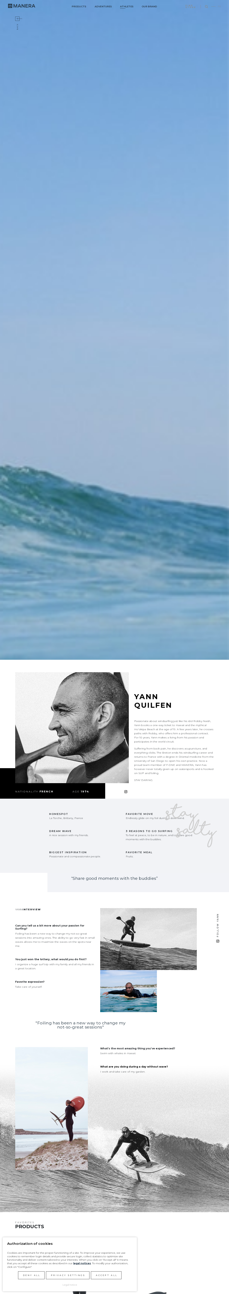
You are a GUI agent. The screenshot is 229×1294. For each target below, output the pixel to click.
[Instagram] (126, 791)
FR (219, 6)
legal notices (82, 1263)
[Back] (17, 19)
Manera (21, 6)
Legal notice (70, 1284)
